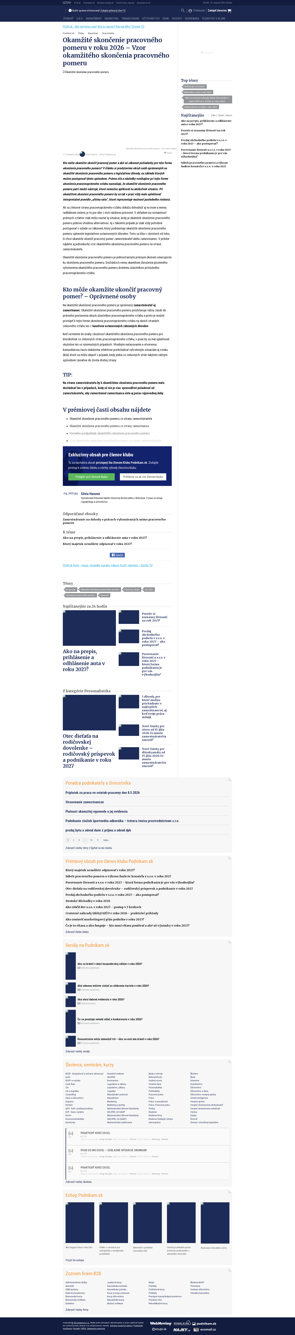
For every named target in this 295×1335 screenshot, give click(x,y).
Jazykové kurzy (114, 1282)
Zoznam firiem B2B (83, 1273)
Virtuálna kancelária (199, 1293)
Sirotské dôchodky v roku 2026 (88, 901)
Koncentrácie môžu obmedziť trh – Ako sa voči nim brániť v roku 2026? (118, 1039)
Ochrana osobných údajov (121, 1325)
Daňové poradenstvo (75, 1293)
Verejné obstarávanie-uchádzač (205, 1108)
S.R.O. (79, 18)
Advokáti (70, 1286)
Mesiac (229, 115)
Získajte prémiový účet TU (112, 10)
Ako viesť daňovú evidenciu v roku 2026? (101, 999)
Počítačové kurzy (157, 1289)
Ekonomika (192, 18)
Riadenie (153, 1112)
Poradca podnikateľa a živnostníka (98, 783)
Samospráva (154, 1122)
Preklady (153, 1293)
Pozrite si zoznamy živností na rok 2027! (154, 617)
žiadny (193, 1115)
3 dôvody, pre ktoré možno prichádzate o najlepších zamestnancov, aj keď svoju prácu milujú (154, 707)
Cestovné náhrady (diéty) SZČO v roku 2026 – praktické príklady (112, 913)
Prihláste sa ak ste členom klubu (143, 477)
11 (98, 840)
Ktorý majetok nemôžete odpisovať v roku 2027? (97, 544)
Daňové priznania (88, 1003)
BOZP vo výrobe (73, 1080)
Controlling (71, 1094)
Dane (166, 18)
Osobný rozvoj (155, 1080)
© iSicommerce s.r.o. (80, 1322)
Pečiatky (153, 1286)
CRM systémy (72, 1289)
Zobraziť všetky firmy (77, 1309)
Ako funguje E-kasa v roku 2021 (79, 1247)
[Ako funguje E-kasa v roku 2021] (80, 1222)
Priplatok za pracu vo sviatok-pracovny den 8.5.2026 (103, 793)
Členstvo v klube (213, 18)
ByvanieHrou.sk (143, 3)
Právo (151, 1097)
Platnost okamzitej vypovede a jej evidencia (97, 811)
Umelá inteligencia (199, 1097)
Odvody (177, 18)
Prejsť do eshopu (75, 1260)
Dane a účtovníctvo (74, 1097)
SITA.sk (77, 3)
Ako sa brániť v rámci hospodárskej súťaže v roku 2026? (110, 964)
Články (81, 33)
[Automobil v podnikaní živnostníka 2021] (147, 1222)
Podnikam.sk (89, 3)
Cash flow (70, 1084)
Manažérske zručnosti (117, 1094)
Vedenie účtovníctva (199, 1289)
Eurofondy (70, 1122)
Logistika (111, 1091)
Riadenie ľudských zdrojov (161, 1119)
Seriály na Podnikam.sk (87, 945)
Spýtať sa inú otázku (101, 848)
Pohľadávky (154, 1091)
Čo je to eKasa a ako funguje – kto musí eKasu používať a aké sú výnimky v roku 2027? (127, 925)
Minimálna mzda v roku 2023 (197, 92)
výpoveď (104, 595)
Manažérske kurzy (115, 1299)
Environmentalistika (75, 1119)
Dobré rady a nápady (125, 3)
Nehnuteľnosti (155, 1077)
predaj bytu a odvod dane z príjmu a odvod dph (98, 830)
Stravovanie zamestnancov (85, 802)
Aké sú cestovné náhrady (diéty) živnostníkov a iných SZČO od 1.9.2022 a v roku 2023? (207, 99)
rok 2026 (149, 589)
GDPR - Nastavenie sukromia (93, 1328)
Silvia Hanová (91, 154)
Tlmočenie (195, 1286)
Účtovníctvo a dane (199, 1091)
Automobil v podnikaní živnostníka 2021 (143, 1249)
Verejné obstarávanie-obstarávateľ (206, 1104)
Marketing (112, 18)
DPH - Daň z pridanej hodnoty (79, 1108)
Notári (151, 1282)
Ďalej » (106, 840)
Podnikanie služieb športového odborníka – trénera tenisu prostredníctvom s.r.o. (122, 821)
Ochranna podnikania (90, 968)
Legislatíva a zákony (116, 1084)
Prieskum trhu (155, 1299)
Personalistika (108, 33)
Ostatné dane (155, 1084)
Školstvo (194, 1073)
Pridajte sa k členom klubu (91, 477)
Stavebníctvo (196, 1084)
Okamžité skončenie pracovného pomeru (100, 589)
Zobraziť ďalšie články (77, 932)
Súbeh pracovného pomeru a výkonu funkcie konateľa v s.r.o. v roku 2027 (118, 876)
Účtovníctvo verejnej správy (203, 1094)
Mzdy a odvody (156, 1073)
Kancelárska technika (117, 1286)
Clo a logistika (72, 1091)
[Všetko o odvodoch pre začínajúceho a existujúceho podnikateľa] (113, 1222)
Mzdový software (115, 1303)
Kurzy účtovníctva (115, 1296)
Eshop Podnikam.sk (84, 1195)
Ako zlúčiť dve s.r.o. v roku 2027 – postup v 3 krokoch (103, 907)
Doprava (69, 1101)
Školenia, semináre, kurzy (90, 1065)
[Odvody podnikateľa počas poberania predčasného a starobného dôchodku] (181, 1222)
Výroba (193, 1112)
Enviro (68, 1115)
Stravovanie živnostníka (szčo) (214, 1248)
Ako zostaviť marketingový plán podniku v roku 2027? (105, 919)
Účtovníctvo (151, 18)
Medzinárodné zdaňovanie (119, 1122)
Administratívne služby (76, 1282)
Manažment (94, 18)
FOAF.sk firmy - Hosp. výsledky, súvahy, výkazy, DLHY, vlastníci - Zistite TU (108, 565)
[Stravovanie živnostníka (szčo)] (215, 1223)
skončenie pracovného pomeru (80, 595)
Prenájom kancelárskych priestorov (165, 1296)
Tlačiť (169, 153)
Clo (67, 1087)
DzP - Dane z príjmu (75, 1112)
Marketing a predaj (116, 1104)
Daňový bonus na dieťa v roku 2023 (200, 106)
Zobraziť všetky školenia (79, 1182)
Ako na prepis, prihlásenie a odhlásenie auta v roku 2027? (105, 537)
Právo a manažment (158, 1101)
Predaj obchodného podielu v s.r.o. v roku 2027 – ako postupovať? (153, 638)
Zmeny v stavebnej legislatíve (204, 1122)
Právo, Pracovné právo (159, 1104)
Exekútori (70, 1303)
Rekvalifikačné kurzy (158, 1303)
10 (91, 840)
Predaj (152, 1108)
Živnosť (68, 18)
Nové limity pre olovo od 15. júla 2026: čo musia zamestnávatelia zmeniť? (154, 733)
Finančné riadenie (115, 1073)
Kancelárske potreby (116, 1289)
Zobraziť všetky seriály (78, 1051)
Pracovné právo (156, 1094)
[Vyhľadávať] (182, 11)
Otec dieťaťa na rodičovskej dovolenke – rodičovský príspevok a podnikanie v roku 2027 (89, 751)
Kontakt (76, 1328)
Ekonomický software (76, 1299)
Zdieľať (119, 555)
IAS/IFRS (111, 1077)
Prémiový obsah (131, 589)
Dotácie (69, 1104)
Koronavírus (112, 1080)
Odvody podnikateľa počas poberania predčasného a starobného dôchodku (179, 1250)
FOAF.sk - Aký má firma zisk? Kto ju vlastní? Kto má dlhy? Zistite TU (103, 26)
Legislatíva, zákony (116, 1087)
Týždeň (221, 115)
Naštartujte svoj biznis (194, 86)
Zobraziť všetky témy (77, 848)
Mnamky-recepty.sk (105, 3)
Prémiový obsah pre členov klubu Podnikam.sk (109, 861)
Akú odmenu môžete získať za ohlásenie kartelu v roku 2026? (113, 985)
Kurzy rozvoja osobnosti (118, 1293)
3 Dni (213, 115)
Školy (192, 1077)
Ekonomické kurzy (74, 1296)
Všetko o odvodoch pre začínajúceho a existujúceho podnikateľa (111, 1250)
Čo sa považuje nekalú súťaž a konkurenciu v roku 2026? (110, 1019)
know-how (70, 589)
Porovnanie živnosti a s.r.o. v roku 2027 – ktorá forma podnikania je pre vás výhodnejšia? (206, 153)
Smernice (194, 1080)
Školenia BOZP (197, 1282)
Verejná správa (197, 1101)
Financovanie (130, 18)
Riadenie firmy (155, 1115)
